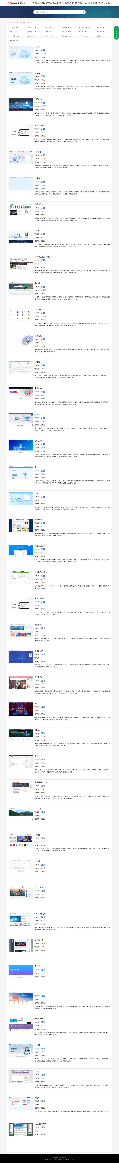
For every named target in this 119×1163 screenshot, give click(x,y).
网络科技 (61, 3)
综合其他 (107, 3)
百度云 (37, 47)
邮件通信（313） (49, 31)
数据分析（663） (32, 36)
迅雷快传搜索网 (40, 572)
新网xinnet (38, 99)
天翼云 (37, 178)
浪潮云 (37, 730)
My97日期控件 (40, 1124)
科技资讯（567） (15, 40)
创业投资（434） (66, 36)
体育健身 (100, 3)
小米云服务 (39, 125)
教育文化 (49, 3)
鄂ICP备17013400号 (68, 1159)
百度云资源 (39, 887)
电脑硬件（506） (32, 27)
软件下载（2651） (50, 27)
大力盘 (37, 861)
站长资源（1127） (67, 31)
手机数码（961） (84, 31)
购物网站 (42, 3)
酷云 (36, 703)
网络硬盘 (29, 22)
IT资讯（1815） (83, 36)
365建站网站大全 (13, 22)
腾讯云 (37, 414)
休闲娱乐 (36, 3)
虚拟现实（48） (101, 36)
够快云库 (38, 441)
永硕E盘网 (38, 651)
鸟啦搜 (37, 835)
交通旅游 (87, 3)
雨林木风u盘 (39, 204)
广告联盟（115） (14, 36)
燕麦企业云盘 (39, 546)
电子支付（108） (101, 31)
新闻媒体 (81, 3)
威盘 (36, 756)
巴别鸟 (37, 1045)
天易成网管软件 (40, 782)
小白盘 (37, 283)
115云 (36, 231)
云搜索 (37, 362)
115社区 (37, 309)
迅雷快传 (38, 677)
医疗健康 (94, 3)
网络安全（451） (15, 31)
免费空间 (38, 520)
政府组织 (68, 3)
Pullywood (38, 1019)
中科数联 (38, 809)
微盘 (36, 467)
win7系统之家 (40, 914)
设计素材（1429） (84, 27)
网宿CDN (38, 388)
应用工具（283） (15, 27)
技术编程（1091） (67, 27)
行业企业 (55, 3)
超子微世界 (39, 940)
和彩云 (37, 493)
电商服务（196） (49, 36)
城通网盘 (38, 336)
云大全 (37, 1071)
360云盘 (37, 152)
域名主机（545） (101, 27)
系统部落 (38, 625)
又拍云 (37, 966)
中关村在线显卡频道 (42, 257)
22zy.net (37, 992)
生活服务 (74, 3)
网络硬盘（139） (32, 31)
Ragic (36, 1098)
